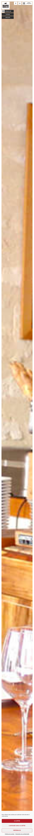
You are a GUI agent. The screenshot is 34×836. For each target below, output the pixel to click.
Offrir (8, 14)
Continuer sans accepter (17, 825)
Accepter (17, 821)
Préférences (17, 830)
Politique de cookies (9, 834)
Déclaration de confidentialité (22, 834)
